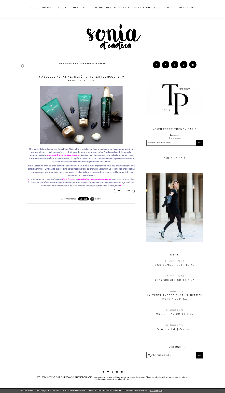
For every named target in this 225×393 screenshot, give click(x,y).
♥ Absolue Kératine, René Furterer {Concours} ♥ (81, 76)
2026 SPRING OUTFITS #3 (174, 313)
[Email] (193, 64)
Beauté (63, 8)
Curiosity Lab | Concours (174, 329)
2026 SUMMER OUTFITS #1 (175, 280)
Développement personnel (110, 8)
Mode (33, 8)
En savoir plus (156, 390)
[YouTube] (174, 64)
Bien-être (80, 8)
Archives (199, 8)
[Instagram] (183, 64)
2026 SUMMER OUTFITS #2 (175, 264)
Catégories (202, 8)
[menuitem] (33, 10)
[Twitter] (165, 64)
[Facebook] (156, 64)
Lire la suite (124, 191)
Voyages (48, 8)
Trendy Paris (187, 8)
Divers (168, 8)
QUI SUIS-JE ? (175, 158)
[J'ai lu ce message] (221, 390)
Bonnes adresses (146, 8)
